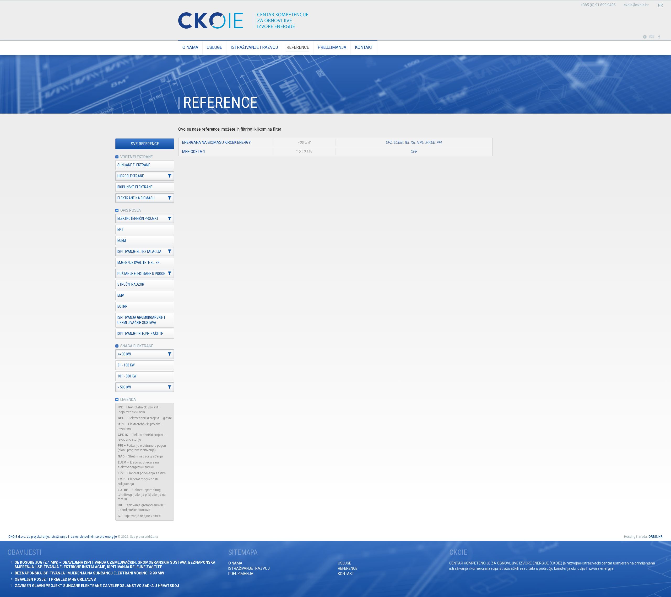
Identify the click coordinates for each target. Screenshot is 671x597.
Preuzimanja (332, 47)
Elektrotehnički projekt (137, 218)
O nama (190, 47)
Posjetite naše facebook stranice (659, 37)
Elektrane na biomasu (136, 198)
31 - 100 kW (126, 365)
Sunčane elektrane (133, 165)
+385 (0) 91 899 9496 (598, 5)
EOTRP (122, 306)
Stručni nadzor (130, 284)
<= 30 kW (124, 354)
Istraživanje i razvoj (254, 47)
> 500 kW (124, 387)
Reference (297, 47)
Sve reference (145, 143)
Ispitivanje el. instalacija (139, 251)
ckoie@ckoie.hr (636, 5)
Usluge (214, 47)
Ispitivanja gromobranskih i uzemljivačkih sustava (141, 320)
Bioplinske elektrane (135, 187)
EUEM (121, 240)
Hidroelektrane (130, 176)
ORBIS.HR (655, 537)
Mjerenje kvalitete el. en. (138, 262)
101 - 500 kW (127, 376)
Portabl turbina (644, 37)
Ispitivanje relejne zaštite (140, 334)
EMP (120, 295)
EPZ (120, 229)
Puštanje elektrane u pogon (141, 273)
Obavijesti (652, 37)
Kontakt (364, 47)
